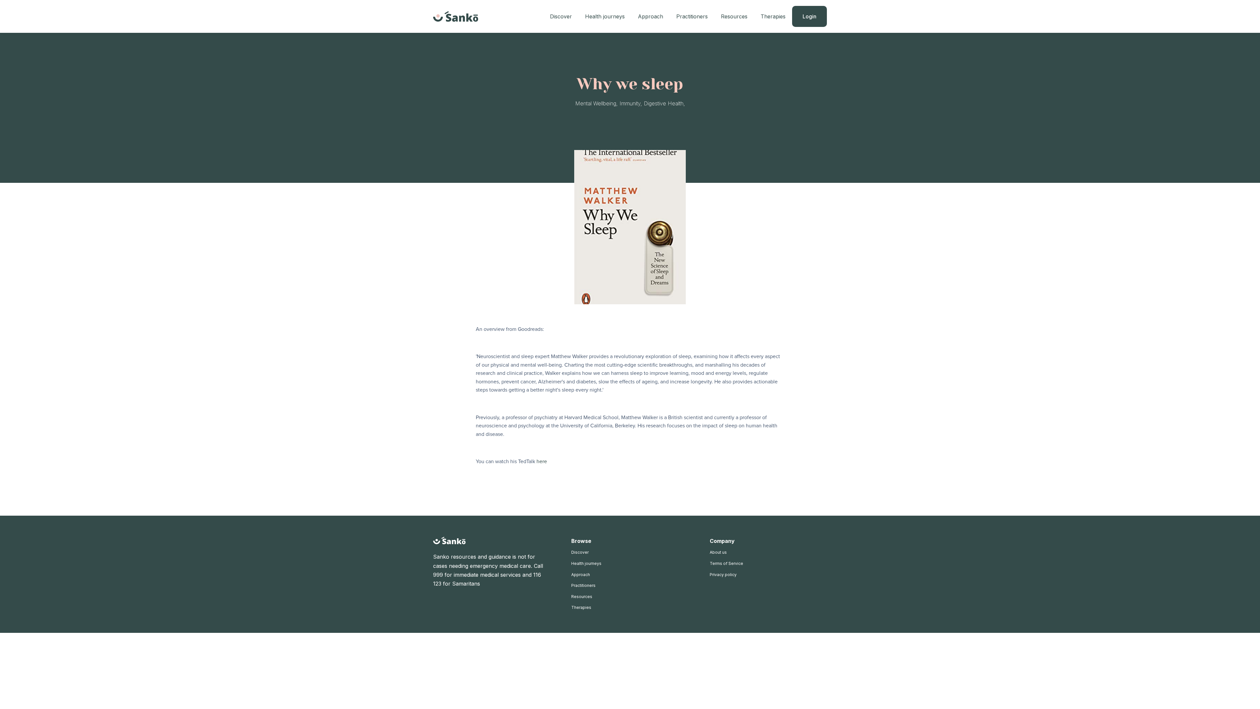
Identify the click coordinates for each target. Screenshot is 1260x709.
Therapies (773, 16)
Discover (561, 16)
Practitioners (692, 16)
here (541, 461)
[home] (455, 16)
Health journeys (605, 16)
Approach (650, 16)
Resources (734, 16)
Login (809, 16)
